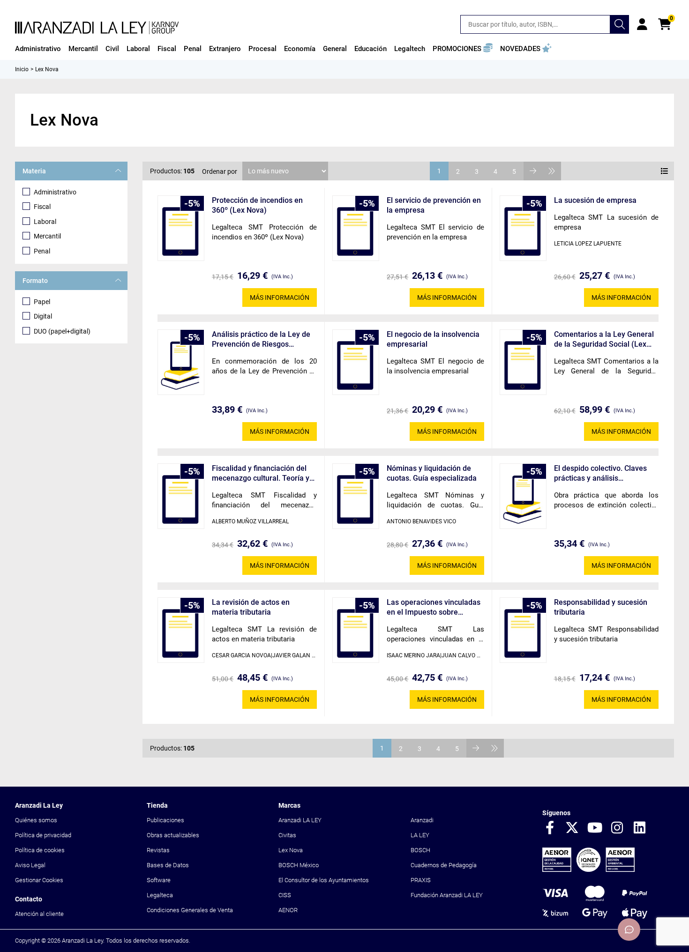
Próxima (533, 171)
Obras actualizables (173, 835)
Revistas (158, 850)
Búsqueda (619, 24)
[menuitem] (38, 48)
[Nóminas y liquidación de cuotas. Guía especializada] (355, 496)
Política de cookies (40, 850)
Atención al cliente (39, 913)
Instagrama (617, 828)
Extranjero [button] (225, 49)
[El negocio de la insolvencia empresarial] (355, 362)
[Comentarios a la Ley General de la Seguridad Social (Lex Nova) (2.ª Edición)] (523, 362)
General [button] (335, 49)
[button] (462, 48)
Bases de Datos (168, 865)
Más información (279, 297)
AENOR (288, 910)
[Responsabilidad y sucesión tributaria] (523, 630)
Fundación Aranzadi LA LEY (447, 895)
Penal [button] (193, 49)
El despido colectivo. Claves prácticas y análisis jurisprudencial (600, 473)
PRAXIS (421, 880)
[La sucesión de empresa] (523, 228)
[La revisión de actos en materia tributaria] (180, 630)
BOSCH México (298, 865)
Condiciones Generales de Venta (190, 910)
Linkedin (639, 828)
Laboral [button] (138, 49)
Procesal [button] (262, 49)
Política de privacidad (43, 835)
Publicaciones (165, 820)
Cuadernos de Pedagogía (444, 865)
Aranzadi (422, 820)
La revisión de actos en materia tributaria (251, 607)
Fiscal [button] (166, 49)
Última (551, 171)
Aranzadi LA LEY (300, 820)
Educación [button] (370, 49)
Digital (43, 316)
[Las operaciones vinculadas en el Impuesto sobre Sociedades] (355, 630)
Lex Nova (290, 850)
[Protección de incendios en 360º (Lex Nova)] (180, 228)
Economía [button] (299, 49)
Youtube (594, 828)
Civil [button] (112, 49)
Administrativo (55, 192)
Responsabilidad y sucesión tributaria (600, 607)
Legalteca (160, 895)
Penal (42, 251)
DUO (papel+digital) (62, 331)
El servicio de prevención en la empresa (434, 205)
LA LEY (420, 835)
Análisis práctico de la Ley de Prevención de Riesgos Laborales (261, 339)
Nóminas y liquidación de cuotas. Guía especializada (432, 473)
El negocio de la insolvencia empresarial (433, 339)
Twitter (572, 828)
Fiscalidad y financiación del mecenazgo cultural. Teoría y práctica (260, 473)
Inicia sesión (642, 24)
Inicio (22, 69)
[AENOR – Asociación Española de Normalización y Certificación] (588, 869)
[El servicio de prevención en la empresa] (355, 228)
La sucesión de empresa (595, 200)
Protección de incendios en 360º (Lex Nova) (257, 205)
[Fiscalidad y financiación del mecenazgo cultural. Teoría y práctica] (180, 496)
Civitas (287, 835)
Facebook (549, 828)
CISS (284, 895)
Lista (664, 171)
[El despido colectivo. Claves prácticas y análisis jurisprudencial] (523, 496)
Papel (42, 301)
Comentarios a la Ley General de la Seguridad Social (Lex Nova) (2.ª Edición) (604, 339)
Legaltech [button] (409, 49)
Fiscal (42, 206)
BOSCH (420, 850)
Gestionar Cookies (39, 880)
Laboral (45, 221)
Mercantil (47, 236)
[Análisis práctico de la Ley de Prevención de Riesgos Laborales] (180, 362)
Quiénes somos (36, 820)
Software (159, 880)
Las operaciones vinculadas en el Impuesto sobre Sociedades (433, 607)
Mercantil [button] (83, 49)
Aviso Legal (30, 865)
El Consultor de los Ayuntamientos (323, 880)
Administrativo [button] (38, 49)
